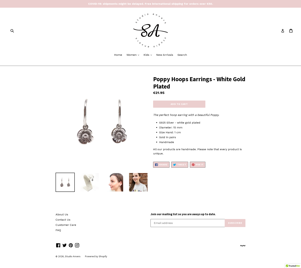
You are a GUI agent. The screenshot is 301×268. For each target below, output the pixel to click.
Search (182, 54)
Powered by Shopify (96, 256)
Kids (149, 54)
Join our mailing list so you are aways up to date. (183, 214)
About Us (62, 214)
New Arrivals (164, 54)
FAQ (58, 230)
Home (118, 54)
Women (133, 54)
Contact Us (63, 219)
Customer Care (66, 225)
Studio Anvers (72, 256)
